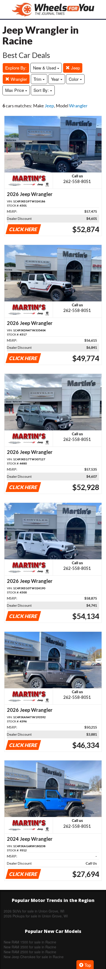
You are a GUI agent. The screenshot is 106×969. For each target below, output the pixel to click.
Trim (38, 79)
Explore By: (16, 68)
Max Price (15, 90)
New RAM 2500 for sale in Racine (30, 951)
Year (55, 79)
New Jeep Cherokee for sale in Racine (34, 956)
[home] (53, 9)
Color (74, 79)
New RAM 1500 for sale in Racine (30, 942)
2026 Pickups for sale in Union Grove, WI (36, 915)
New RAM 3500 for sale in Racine (30, 946)
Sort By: (42, 90)
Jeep (75, 68)
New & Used (45, 68)
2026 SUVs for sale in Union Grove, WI (34, 911)
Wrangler (18, 79)
